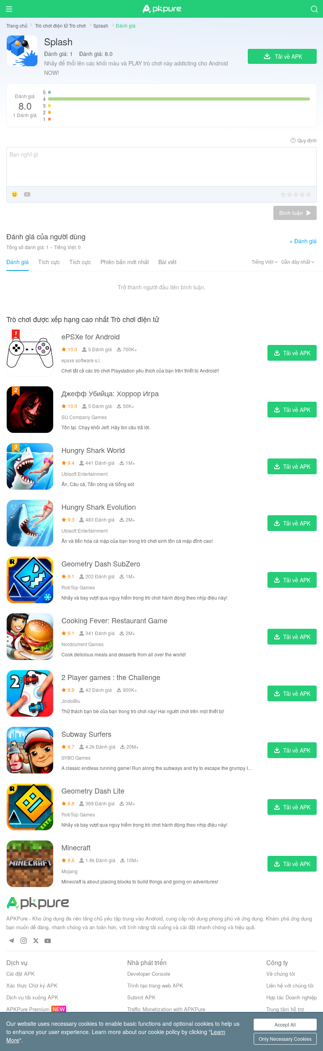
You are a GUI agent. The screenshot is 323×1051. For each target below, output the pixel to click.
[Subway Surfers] (30, 750)
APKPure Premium (28, 1009)
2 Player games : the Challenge (110, 677)
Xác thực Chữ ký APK (32, 985)
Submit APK (141, 997)
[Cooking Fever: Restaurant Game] (30, 636)
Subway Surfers (86, 734)
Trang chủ (17, 25)
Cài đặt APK (20, 973)
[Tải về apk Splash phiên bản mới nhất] (22, 56)
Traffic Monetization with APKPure (166, 1009)
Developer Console (148, 973)
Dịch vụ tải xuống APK (32, 997)
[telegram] (11, 941)
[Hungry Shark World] (30, 466)
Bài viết (167, 262)
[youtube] (48, 941)
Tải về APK (296, 353)
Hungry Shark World (93, 450)
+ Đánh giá (303, 241)
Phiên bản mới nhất (124, 262)
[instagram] (23, 941)
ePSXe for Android (90, 336)
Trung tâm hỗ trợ (285, 1009)
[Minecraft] (30, 863)
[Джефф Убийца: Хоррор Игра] (30, 409)
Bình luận (291, 213)
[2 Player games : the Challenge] (30, 693)
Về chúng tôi (280, 973)
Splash (101, 25)
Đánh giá (17, 262)
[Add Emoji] (14, 195)
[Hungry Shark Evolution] (30, 523)
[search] (314, 9)
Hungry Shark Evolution (98, 506)
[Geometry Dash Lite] (30, 807)
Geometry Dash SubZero (100, 563)
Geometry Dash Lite (92, 790)
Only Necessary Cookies (285, 1038)
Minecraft (76, 847)
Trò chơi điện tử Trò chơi (61, 25)
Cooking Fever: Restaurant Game (114, 620)
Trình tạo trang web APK (155, 985)
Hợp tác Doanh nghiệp (291, 997)
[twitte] (36, 941)
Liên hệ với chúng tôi (290, 985)
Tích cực (49, 262)
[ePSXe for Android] (30, 352)
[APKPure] (161, 9)
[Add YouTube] (27, 195)
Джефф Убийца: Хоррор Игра (110, 393)
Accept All (285, 1024)
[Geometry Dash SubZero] (30, 580)
